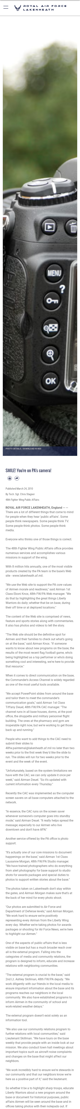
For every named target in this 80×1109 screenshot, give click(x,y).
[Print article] (9, 478)
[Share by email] (17, 478)
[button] (6, 8)
